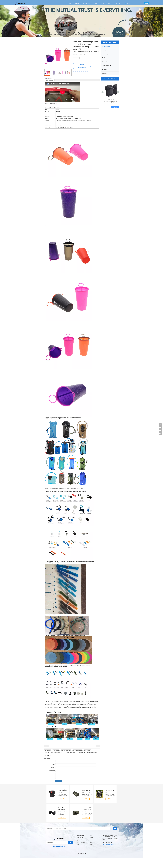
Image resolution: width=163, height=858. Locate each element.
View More (62, 798)
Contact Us (92, 844)
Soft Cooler (104, 69)
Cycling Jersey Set (106, 65)
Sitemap (91, 846)
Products (91, 837)
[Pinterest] (64, 846)
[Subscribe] (115, 828)
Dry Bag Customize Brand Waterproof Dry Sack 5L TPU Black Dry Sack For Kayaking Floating (112, 84)
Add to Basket (81, 67)
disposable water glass (92, 752)
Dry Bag (104, 57)
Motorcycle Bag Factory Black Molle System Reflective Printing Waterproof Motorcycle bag (62, 789)
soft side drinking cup (77, 750)
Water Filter (104, 73)
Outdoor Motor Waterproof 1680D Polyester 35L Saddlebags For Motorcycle (62, 808)
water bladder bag (81, 752)
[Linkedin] (56, 846)
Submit (58, 780)
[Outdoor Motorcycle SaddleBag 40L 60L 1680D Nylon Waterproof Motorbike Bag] (76, 802)
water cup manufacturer (66, 750)
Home (91, 835)
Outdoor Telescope (106, 61)
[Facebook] (54, 846)
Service (91, 840)
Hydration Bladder (106, 46)
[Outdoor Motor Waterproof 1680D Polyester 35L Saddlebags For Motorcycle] (52, 821)
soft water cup (48, 750)
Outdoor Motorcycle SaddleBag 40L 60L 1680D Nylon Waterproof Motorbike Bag (87, 789)
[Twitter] (58, 846)
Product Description (49, 80)
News (91, 842)
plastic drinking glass (49, 752)
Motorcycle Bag (105, 50)
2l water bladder (87, 750)
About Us (91, 839)
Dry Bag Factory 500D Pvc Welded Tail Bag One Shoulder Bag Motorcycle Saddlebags (86, 808)
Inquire (81, 64)
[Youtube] (60, 846)
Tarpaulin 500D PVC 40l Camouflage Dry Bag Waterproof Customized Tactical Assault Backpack (110, 789)
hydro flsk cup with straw (71, 752)
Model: (46, 78)
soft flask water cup (59, 752)
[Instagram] (62, 846)
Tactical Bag (105, 54)
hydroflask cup (56, 750)
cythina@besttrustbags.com (108, 844)
